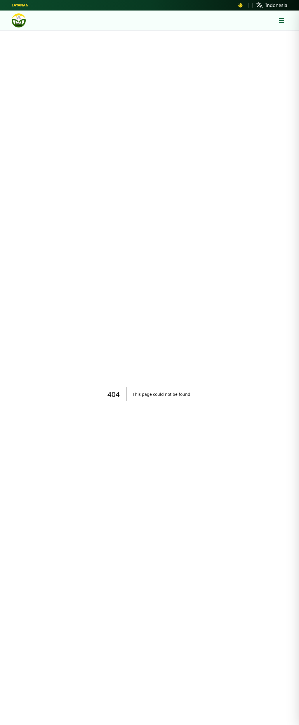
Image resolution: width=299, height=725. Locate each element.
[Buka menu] (281, 20)
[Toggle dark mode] (240, 5)
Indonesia (276, 5)
